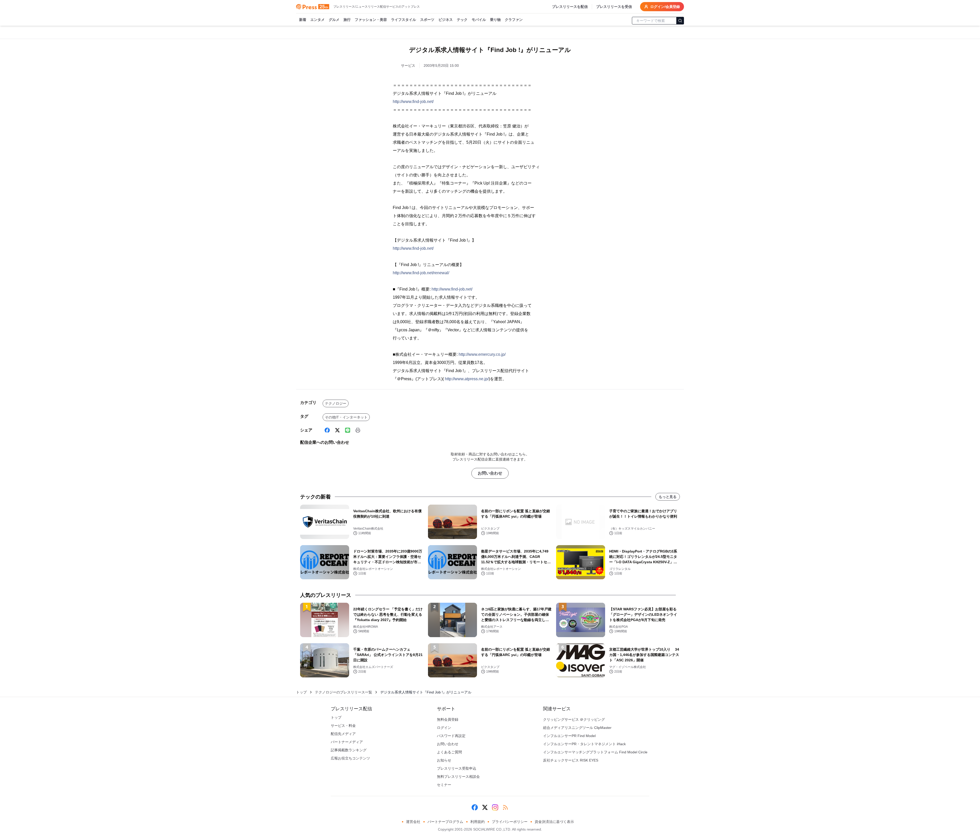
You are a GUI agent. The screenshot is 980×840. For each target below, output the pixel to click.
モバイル (479, 20)
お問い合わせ (490, 473)
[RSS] (505, 807)
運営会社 (413, 822)
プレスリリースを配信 (570, 7)
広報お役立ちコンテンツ (350, 758)
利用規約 (477, 822)
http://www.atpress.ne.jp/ (467, 379)
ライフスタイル (403, 20)
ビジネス (445, 20)
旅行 (347, 20)
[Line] (347, 430)
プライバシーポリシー (510, 822)
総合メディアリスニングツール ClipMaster (577, 728)
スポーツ (427, 20)
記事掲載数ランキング (348, 750)
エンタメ (317, 20)
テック (462, 20)
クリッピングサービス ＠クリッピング (574, 719)
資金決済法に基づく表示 (554, 822)
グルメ (334, 20)
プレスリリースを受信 (614, 7)
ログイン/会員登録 (665, 7)
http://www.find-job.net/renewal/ (421, 273)
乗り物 (495, 20)
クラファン (514, 20)
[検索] (680, 20)
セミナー (444, 785)
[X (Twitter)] (337, 430)
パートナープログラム (445, 822)
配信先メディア (343, 734)
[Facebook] (327, 430)
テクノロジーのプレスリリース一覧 (343, 692)
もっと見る (668, 497)
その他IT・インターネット (346, 417)
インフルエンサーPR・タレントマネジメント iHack (584, 744)
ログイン (444, 728)
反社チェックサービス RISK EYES (570, 760)
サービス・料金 (343, 726)
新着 (302, 20)
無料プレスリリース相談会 (458, 777)
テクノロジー (335, 403)
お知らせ (444, 760)
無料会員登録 (447, 719)
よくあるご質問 (449, 752)
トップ (301, 692)
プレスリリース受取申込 (456, 768)
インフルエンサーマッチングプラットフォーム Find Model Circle (595, 752)
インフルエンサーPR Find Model (569, 736)
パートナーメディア (347, 742)
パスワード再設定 (451, 736)
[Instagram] (495, 807)
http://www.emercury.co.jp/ (482, 354)
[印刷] (357, 430)
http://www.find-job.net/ (413, 101)
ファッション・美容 (371, 20)
